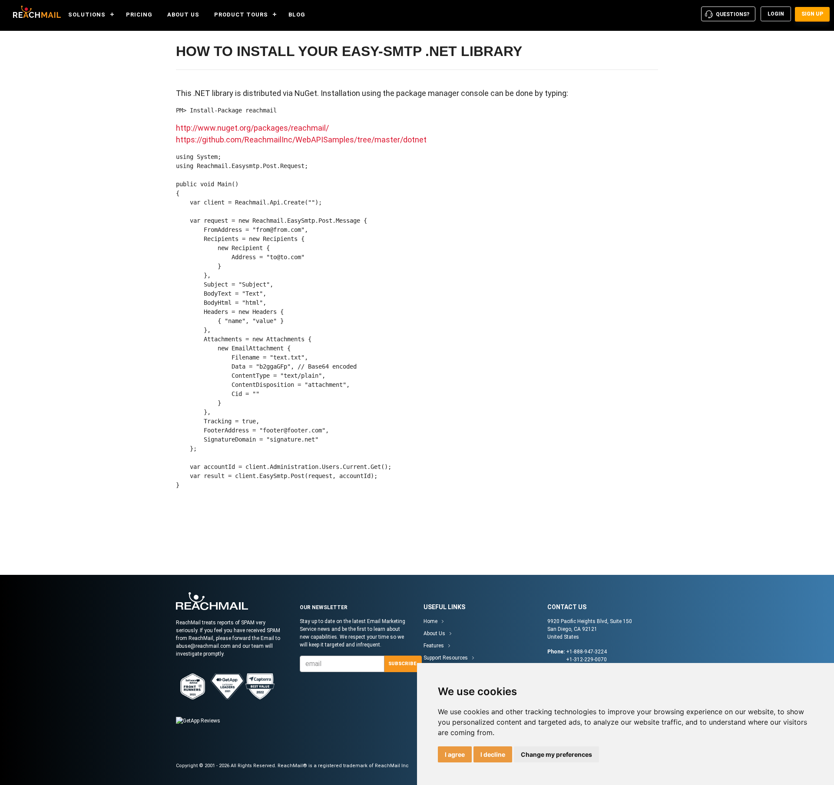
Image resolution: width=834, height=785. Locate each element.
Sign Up (812, 14)
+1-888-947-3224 (586, 652)
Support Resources (446, 658)
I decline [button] (492, 754)
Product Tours (241, 14)
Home (430, 621)
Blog (296, 14)
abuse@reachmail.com (203, 646)
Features (434, 646)
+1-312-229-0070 (586, 659)
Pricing (139, 14)
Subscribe (402, 663)
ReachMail (35, 11)
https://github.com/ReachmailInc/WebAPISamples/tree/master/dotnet (301, 139)
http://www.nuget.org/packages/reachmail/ (252, 127)
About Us (183, 14)
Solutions (87, 14)
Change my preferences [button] (556, 754)
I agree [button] (455, 754)
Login (776, 14)
